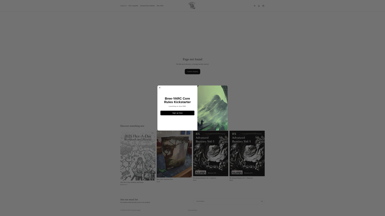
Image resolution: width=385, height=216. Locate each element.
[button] (160, 88)
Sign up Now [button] (177, 113)
